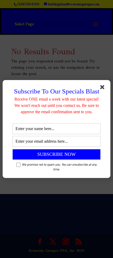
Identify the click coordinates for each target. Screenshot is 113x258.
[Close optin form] (103, 88)
